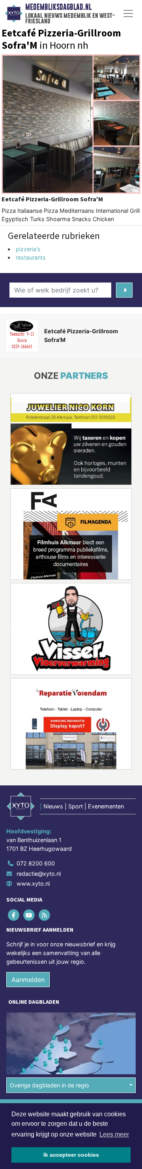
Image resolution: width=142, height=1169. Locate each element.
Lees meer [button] (114, 1134)
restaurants (31, 257)
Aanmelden (28, 980)
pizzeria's (28, 249)
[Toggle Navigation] (128, 13)
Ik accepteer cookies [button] (71, 1155)
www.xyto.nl (33, 883)
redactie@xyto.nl (39, 873)
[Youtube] (29, 915)
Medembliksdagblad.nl (58, 7)
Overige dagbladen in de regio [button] (49, 1085)
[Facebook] (14, 915)
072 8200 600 (36, 863)
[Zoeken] (124, 290)
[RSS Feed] (44, 915)
